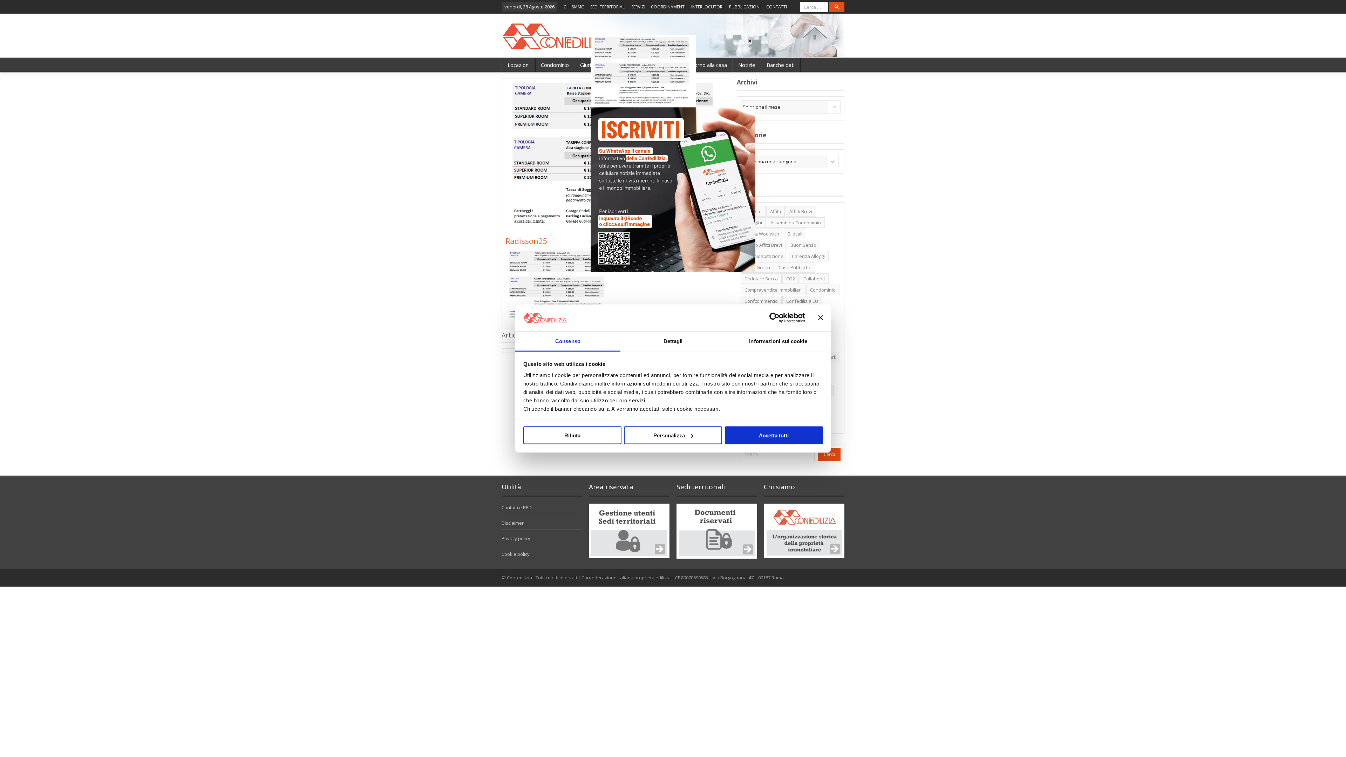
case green (757, 267)
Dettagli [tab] (673, 341)
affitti (775, 211)
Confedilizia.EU (802, 301)
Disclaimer (513, 523)
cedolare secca (761, 278)
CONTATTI (776, 7)
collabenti (814, 278)
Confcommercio (761, 301)
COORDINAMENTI (668, 7)
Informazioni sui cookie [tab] (778, 341)
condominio (823, 290)
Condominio (555, 64)
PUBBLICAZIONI (745, 7)
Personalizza (669, 435)
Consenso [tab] (567, 341)
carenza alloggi (808, 256)
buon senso (803, 245)
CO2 (790, 278)
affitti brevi (800, 211)
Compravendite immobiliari (773, 290)
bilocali (795, 234)
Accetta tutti (774, 435)
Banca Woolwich (762, 234)
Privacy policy (516, 538)
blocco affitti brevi (763, 245)
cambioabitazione (764, 256)
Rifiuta (572, 435)
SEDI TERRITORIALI (608, 7)
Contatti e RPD (517, 507)
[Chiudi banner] (820, 317)
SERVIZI (638, 7)
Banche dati (781, 64)
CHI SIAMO (574, 7)
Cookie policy (516, 554)
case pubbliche (795, 267)
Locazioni (519, 64)
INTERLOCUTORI (707, 7)
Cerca (829, 454)
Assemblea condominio (795, 222)
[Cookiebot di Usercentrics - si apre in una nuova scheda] (774, 318)
